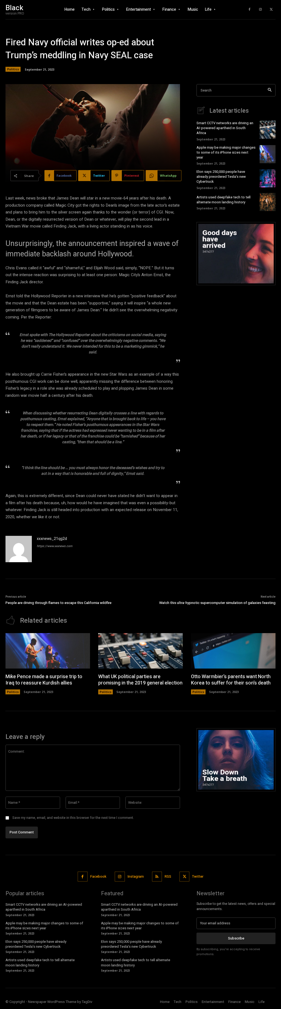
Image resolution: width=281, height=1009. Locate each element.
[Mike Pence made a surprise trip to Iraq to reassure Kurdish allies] (47, 651)
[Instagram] (260, 9)
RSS (168, 876)
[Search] (270, 90)
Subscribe (236, 938)
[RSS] (157, 877)
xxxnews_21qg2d (52, 539)
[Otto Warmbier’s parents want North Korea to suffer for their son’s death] (233, 651)
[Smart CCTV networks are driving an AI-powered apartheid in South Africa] (268, 130)
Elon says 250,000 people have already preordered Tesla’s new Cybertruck (221, 176)
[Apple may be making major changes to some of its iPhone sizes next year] (268, 154)
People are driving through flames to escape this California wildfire (58, 602)
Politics (13, 69)
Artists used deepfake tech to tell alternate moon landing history (223, 200)
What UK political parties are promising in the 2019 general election (140, 680)
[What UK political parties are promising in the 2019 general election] (140, 651)
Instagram (136, 876)
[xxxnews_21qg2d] (18, 549)
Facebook (98, 876)
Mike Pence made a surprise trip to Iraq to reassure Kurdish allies (43, 680)
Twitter (197, 876)
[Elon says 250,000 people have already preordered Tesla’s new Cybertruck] (268, 178)
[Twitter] (271, 9)
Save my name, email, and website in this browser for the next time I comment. (73, 817)
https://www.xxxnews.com (54, 546)
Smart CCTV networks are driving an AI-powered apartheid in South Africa (224, 127)
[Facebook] (249, 9)
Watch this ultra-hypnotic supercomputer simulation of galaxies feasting (217, 602)
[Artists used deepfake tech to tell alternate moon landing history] (268, 202)
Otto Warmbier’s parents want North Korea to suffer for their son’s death (231, 680)
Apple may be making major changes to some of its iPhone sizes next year (225, 152)
